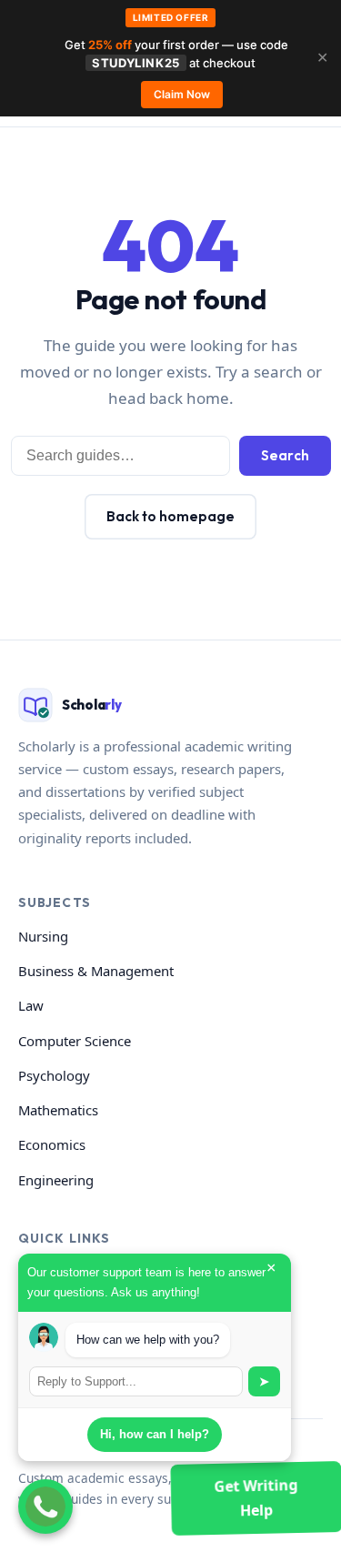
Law (31, 1005)
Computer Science (74, 1041)
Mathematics (58, 1110)
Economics (51, 1144)
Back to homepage (170, 516)
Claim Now (182, 94)
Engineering (56, 1180)
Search (285, 455)
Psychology (54, 1075)
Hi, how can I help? (154, 1434)
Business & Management (96, 971)
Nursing (43, 936)
